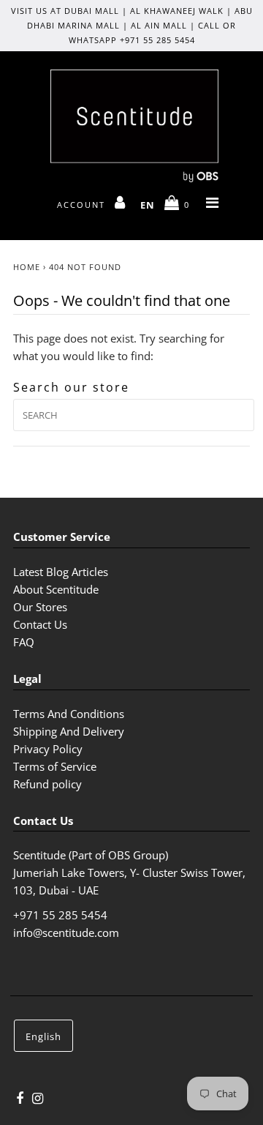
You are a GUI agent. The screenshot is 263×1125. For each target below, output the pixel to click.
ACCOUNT (83, 204)
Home (26, 266)
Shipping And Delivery (68, 731)
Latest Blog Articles (60, 571)
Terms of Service (54, 766)
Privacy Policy (48, 748)
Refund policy (47, 784)
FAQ (23, 642)
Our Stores (40, 606)
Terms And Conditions (68, 713)
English (43, 1036)
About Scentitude (56, 589)
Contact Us (40, 624)
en (147, 205)
